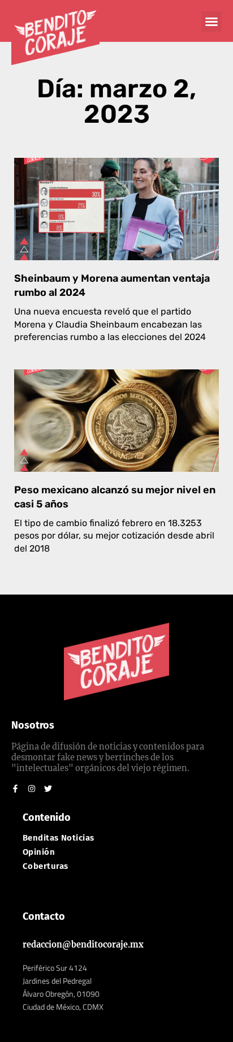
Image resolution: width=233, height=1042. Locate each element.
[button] (211, 21)
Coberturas (45, 866)
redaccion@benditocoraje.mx (83, 945)
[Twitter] (48, 789)
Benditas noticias (58, 838)
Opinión (39, 852)
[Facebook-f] (15, 789)
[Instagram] (32, 789)
